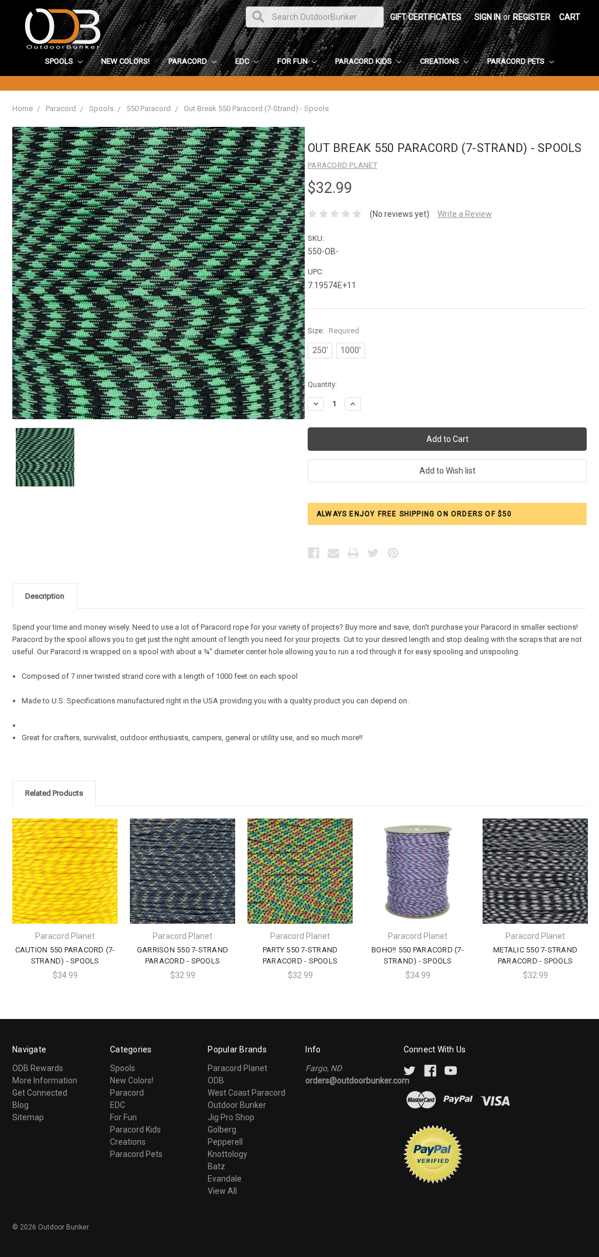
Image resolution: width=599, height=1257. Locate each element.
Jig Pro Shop (231, 1117)
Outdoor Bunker (237, 1105)
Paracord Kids (364, 61)
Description (44, 596)
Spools (60, 61)
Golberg (222, 1129)
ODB (216, 1080)
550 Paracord (148, 108)
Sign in (487, 17)
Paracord (188, 61)
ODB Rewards (37, 1068)
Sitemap (28, 1117)
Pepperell (225, 1142)
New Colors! (125, 61)
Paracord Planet (237, 1068)
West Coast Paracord (246, 1092)
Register (531, 17)
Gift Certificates (426, 17)
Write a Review (465, 214)
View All (222, 1191)
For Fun (293, 61)
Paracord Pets (516, 61)
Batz (216, 1166)
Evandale (225, 1178)
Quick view (65, 860)
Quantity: (322, 384)
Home (22, 108)
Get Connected (39, 1092)
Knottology (227, 1154)
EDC (243, 61)
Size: (333, 330)
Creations (440, 61)
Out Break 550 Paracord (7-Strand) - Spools (256, 108)
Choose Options (64, 880)
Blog (20, 1105)
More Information (44, 1080)
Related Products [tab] (54, 793)
